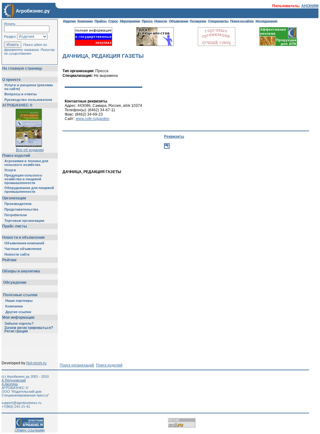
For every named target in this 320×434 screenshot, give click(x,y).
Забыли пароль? (19, 323)
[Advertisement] (176, 188)
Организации (14, 198)
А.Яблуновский (14, 380)
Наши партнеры (18, 300)
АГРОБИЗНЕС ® (17, 105)
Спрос (113, 21)
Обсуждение (15, 282)
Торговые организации (24, 220)
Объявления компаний (24, 243)
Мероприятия (129, 21)
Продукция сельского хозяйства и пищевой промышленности (23, 179)
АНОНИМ (309, 6)
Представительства (21, 209)
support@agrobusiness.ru (21, 403)
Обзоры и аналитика (21, 271)
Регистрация (16, 331)
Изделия (69, 21)
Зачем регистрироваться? (28, 328)
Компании (14, 306)
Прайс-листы (14, 226)
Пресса (147, 21)
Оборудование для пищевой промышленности (29, 189)
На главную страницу (22, 68)
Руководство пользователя (28, 100)
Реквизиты (174, 136)
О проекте (11, 79)
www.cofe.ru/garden (92, 119)
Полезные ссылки (20, 295)
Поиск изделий (16, 155)
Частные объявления (22, 249)
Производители (18, 204)
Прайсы (100, 21)
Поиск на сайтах (242, 21)
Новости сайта (16, 254)
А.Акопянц (10, 384)
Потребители (15, 215)
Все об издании (30, 150)
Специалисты (218, 21)
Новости (161, 21)
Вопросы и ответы (20, 94)
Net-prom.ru (36, 363)
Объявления (178, 21)
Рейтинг (9, 260)
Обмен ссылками (30, 430)
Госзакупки (198, 21)
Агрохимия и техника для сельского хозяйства (26, 163)
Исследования (266, 21)
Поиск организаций (77, 365)
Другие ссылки (18, 312)
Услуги (10, 170)
